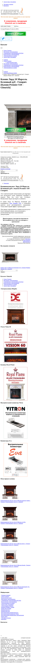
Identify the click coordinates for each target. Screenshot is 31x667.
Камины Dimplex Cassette (7, 607)
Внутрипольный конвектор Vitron (10, 614)
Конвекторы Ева (5, 611)
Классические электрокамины (11, 54)
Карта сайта (4, 616)
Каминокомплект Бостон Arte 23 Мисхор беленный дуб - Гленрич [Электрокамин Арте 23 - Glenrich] (15, 587)
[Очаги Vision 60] (15, 346)
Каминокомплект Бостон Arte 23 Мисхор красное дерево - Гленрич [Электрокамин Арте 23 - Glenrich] (15, 501)
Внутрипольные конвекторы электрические (12, 615)
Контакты (6, 5)
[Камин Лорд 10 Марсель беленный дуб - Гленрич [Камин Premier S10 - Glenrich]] (10, 266)
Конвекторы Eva (5, 610)
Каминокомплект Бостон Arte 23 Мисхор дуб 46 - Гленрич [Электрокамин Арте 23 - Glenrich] (13, 522)
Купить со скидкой (5, 169)
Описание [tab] (6, 183)
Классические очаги (12, 62)
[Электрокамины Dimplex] (15, 308)
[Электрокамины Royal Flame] (15, 384)
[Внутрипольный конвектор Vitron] (15, 422)
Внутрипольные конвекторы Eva (9, 612)
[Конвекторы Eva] (15, 460)
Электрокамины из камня (10, 55)
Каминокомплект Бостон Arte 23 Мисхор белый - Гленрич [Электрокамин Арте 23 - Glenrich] (15, 566)
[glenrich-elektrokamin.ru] (12, 14)
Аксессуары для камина (10, 1)
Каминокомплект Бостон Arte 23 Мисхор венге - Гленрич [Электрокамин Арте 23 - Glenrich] (15, 544)
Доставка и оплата (8, 4)
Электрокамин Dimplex (7, 606)
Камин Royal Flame (6, 608)
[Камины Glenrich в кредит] (15, 34)
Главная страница (5, 595)
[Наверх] (1, 635)
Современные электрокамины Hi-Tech (13, 53)
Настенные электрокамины (11, 51)
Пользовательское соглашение (18, 652)
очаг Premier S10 (15, 203)
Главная (6, 59)
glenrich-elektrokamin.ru (14, 637)
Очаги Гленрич (7, 50)
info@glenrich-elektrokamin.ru (26, 241)
